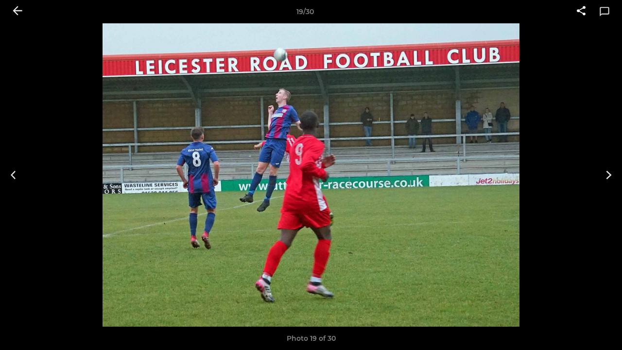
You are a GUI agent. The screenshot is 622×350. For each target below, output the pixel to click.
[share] (581, 11)
